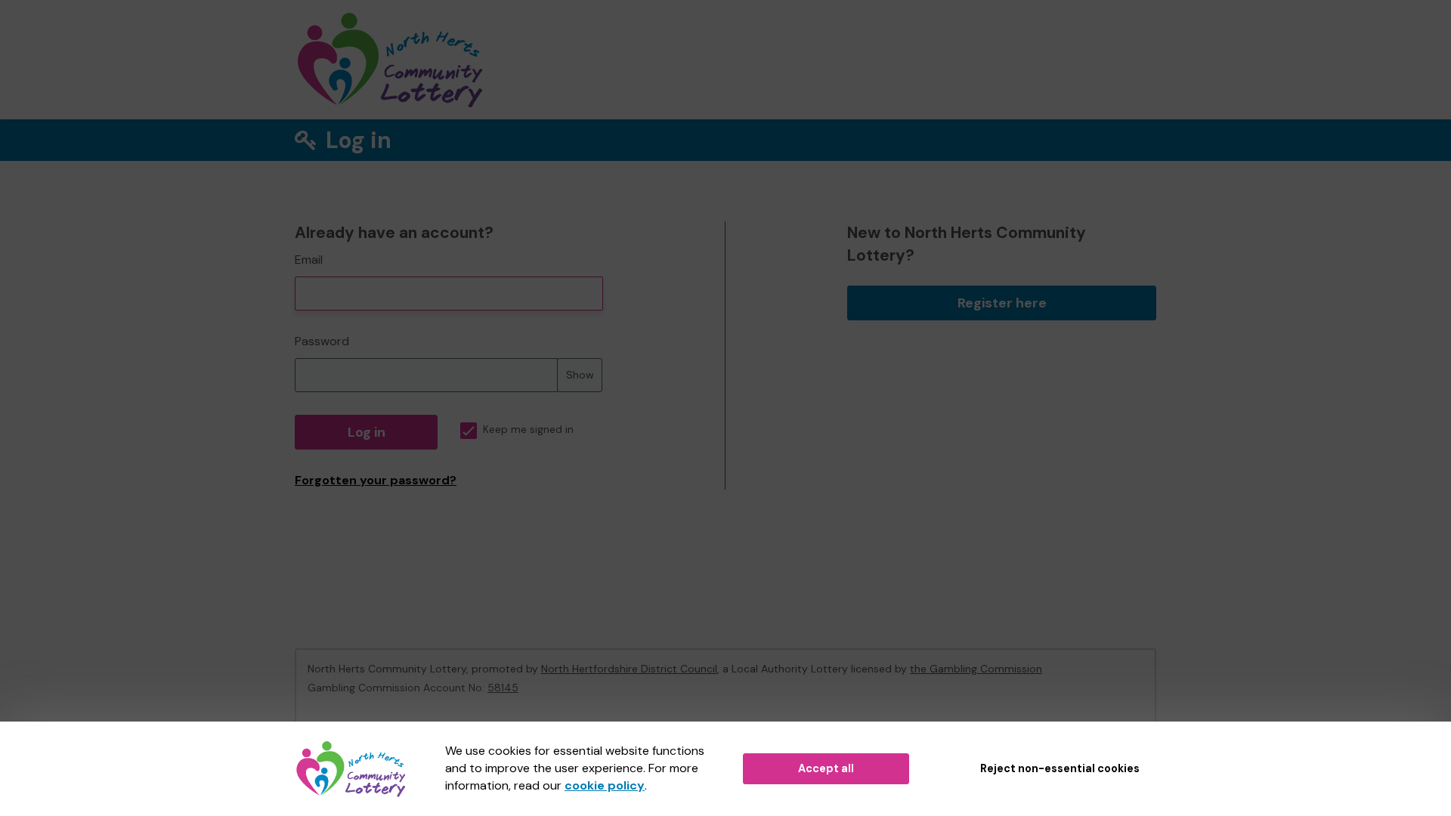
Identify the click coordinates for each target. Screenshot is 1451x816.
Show (580, 375)
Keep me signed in (528, 429)
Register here (1002, 303)
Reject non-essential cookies (1060, 768)
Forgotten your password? (375, 480)
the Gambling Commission (976, 668)
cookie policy (605, 785)
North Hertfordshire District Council (629, 668)
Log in (366, 432)
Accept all (826, 768)
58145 (502, 687)
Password (322, 341)
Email (309, 259)
